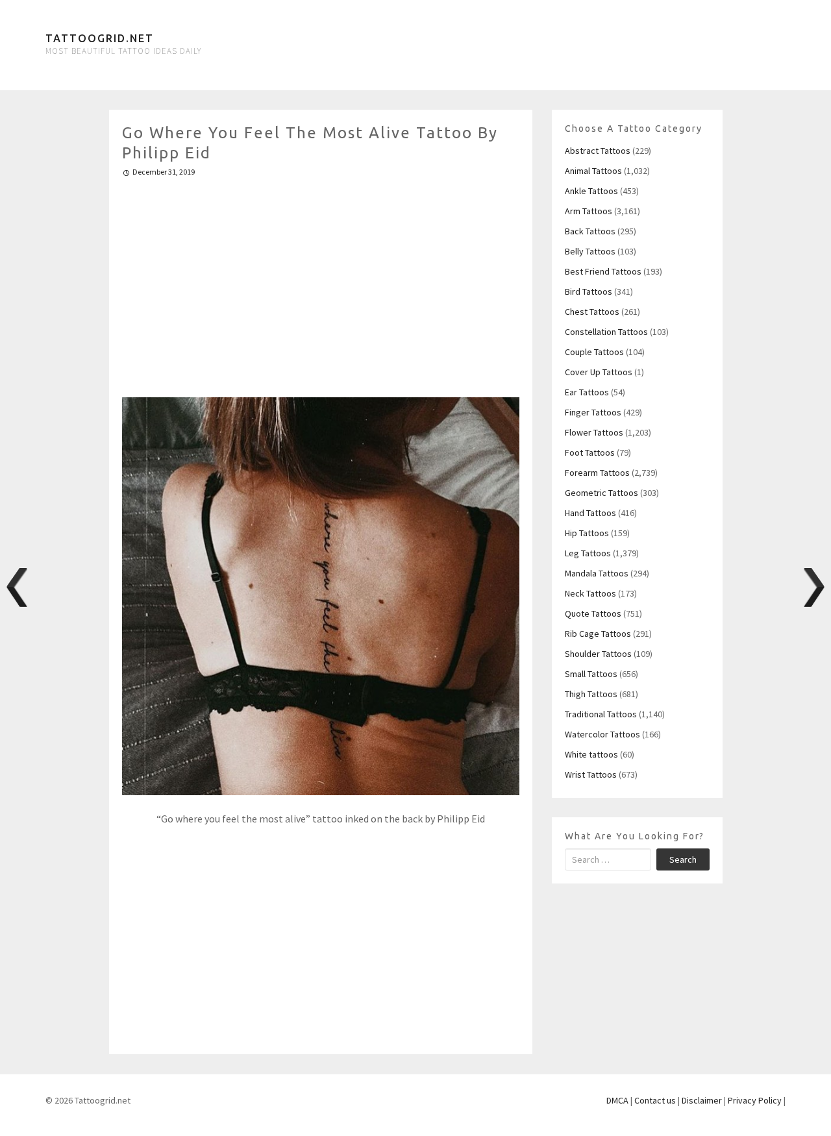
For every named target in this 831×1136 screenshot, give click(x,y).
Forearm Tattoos (597, 472)
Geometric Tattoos (601, 493)
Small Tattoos (591, 674)
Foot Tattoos (590, 452)
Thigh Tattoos (591, 694)
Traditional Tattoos (601, 714)
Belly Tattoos (590, 251)
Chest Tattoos (592, 311)
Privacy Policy (755, 1100)
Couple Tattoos (594, 352)
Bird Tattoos (588, 291)
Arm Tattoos (588, 211)
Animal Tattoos (593, 171)
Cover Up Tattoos (598, 372)
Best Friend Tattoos (603, 271)
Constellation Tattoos (606, 332)
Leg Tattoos (588, 553)
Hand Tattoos (590, 513)
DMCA (617, 1100)
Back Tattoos (590, 231)
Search (683, 859)
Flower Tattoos (594, 432)
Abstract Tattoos (597, 150)
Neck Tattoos (590, 593)
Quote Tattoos (593, 613)
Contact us (655, 1100)
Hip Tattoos (587, 533)
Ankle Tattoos (591, 191)
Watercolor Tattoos (602, 734)
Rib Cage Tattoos (598, 633)
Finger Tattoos (593, 412)
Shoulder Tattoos (598, 654)
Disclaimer (702, 1100)
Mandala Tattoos (596, 573)
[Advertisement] (321, 282)
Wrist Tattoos (591, 774)
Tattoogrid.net (99, 38)
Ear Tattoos (587, 392)
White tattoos (591, 754)
